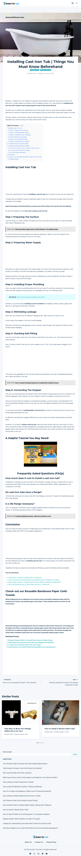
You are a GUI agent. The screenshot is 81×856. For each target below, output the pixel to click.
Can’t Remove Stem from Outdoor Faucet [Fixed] (20, 800)
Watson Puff (32, 73)
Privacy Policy (51, 842)
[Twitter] (34, 853)
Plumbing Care (34, 70)
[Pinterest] (42, 853)
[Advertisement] (40, 88)
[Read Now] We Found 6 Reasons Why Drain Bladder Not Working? (31, 642)
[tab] (37, 742)
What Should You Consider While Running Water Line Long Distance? (32, 647)
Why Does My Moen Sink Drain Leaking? (17, 773)
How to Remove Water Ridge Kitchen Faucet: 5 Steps (22, 796)
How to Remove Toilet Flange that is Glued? (18, 782)
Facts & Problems (45, 70)
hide (21, 125)
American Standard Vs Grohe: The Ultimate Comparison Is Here (63, 682)
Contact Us (39, 842)
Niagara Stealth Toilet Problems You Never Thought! (21, 819)
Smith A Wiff (9, 734)
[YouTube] (46, 853)
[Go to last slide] (4, 721)
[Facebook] (30, 853)
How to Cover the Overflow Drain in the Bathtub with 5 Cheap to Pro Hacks (33, 580)
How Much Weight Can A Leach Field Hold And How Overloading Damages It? (30, 828)
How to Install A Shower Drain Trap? (60, 729)
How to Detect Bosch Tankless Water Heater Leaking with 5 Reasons (27, 805)
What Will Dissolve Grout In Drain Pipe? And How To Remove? (29, 584)
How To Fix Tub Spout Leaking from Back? (31, 297)
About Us (28, 842)
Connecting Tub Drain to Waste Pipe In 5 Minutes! (25, 577)
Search (75, 754)
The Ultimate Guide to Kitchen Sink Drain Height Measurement (25, 764)
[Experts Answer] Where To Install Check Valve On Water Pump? (30, 640)
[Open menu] (72, 3)
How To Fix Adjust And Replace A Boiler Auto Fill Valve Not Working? (27, 791)
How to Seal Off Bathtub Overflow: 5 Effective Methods (22, 787)
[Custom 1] (50, 853)
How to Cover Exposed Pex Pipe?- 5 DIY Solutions (19, 681)
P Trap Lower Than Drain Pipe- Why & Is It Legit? (24, 645)
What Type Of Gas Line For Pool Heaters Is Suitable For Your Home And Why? (30, 777)
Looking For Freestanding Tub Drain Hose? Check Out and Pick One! (27, 823)
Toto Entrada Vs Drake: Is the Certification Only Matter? (22, 768)
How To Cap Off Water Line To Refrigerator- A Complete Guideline (26, 814)
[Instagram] (38, 853)
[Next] (76, 721)
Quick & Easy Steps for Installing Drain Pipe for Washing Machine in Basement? (34, 582)
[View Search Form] (76, 3)
